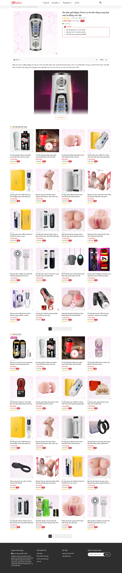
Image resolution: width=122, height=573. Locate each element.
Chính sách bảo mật (42, 559)
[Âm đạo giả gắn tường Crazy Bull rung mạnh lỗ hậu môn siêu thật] (47, 140)
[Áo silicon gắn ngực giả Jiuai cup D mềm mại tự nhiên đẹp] (99, 387)
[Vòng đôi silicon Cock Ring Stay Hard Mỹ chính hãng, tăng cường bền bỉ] (99, 427)
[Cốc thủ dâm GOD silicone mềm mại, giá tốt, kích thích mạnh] (99, 348)
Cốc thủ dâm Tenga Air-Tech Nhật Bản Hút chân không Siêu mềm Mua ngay (21, 403)
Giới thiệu (39, 553)
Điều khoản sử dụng (42, 556)
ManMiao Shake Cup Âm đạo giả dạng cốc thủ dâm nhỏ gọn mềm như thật (47, 522)
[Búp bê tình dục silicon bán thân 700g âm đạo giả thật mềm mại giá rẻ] (99, 180)
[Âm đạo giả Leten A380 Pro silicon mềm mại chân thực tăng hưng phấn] (99, 140)
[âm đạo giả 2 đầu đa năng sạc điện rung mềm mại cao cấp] (47, 299)
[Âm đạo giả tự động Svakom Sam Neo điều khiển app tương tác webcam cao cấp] (73, 180)
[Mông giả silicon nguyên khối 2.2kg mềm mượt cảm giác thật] (99, 219)
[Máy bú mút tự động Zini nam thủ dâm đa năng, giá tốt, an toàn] (21, 299)
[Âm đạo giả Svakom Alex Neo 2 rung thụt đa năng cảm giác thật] (47, 259)
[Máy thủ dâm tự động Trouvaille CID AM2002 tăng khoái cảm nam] (21, 259)
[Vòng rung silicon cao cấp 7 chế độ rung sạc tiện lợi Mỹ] (21, 466)
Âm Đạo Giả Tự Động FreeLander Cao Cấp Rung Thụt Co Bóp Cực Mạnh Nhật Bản (99, 275)
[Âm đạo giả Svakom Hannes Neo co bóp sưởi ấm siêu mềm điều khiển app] (47, 219)
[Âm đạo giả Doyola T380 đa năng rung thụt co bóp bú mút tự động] (99, 299)
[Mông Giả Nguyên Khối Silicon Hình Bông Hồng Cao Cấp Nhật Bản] (73, 299)
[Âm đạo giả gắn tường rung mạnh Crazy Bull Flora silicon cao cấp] (21, 140)
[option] (35, 32)
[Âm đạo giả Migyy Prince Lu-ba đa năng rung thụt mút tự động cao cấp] (35, 32)
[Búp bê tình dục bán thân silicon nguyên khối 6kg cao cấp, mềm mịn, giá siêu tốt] (47, 180)
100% (102, 60)
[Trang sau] (70, 328)
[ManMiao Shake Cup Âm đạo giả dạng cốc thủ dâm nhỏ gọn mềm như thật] (47, 506)
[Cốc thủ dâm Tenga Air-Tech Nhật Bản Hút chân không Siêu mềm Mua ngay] (21, 387)
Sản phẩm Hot (66, 556)
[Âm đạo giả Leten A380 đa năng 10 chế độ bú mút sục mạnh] (21, 219)
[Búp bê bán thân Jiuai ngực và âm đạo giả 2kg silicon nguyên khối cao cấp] (73, 219)
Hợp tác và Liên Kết (68, 553)
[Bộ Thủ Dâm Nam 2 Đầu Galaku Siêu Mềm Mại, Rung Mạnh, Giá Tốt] (73, 259)
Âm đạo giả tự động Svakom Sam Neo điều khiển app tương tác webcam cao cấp (72, 196)
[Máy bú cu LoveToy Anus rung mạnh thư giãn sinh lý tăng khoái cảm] (21, 348)
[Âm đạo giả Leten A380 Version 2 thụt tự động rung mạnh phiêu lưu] (21, 180)
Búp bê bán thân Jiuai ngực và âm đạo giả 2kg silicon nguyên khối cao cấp (73, 236)
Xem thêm (60, 117)
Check (107, 554)
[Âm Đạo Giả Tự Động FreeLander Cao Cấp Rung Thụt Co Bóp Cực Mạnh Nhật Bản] (99, 259)
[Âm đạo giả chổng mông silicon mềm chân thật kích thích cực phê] (73, 140)
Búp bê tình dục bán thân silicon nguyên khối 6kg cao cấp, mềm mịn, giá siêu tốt (47, 196)
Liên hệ (39, 561)
